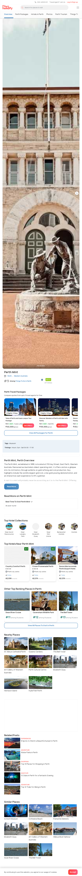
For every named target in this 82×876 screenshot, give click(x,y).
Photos (49, 14)
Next (77, 193)
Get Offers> (28, 426)
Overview (8, 14)
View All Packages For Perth (41, 433)
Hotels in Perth (37, 14)
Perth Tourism (61, 14)
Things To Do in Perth (23, 381)
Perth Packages (21, 14)
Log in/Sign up (72, 2)
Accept (73, 872)
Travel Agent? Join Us (57, 2)
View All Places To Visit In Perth (41, 625)
